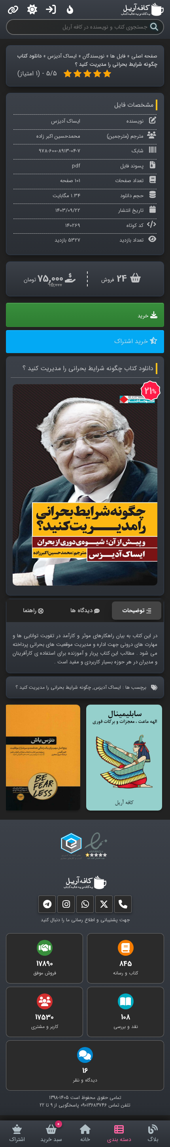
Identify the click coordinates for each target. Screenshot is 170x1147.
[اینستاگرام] (66, 906)
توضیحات (134, 610)
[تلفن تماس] (123, 906)
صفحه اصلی (144, 56)
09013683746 (94, 1105)
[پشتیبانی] (85, 906)
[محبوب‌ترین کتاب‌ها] (70, 9)
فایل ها (117, 56)
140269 (72, 225)
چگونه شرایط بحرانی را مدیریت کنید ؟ (53, 687)
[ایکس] (104, 906)
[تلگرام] (47, 906)
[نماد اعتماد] (97, 846)
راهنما (29, 610)
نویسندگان (93, 56)
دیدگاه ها (81, 610)
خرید (143, 316)
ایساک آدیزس (62, 56)
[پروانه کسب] (71, 846)
